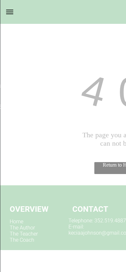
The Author (22, 228)
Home (16, 222)
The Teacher (24, 234)
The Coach (22, 240)
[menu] (9, 11)
